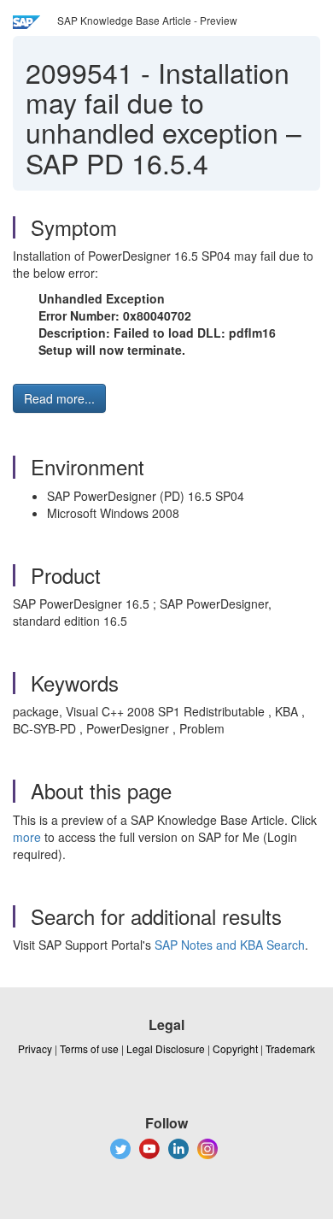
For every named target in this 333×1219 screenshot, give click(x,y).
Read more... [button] (59, 398)
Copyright (235, 1048)
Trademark (290, 1048)
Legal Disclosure (165, 1048)
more (27, 836)
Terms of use (89, 1048)
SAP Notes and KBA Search (230, 944)
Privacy (35, 1048)
